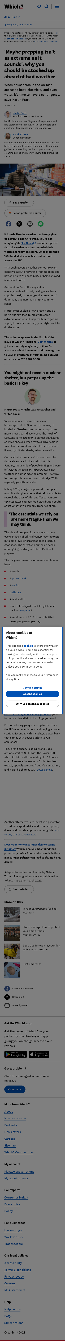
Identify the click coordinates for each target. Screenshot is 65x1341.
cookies (28, 645)
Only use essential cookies (32, 704)
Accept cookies (32, 694)
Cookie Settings (32, 687)
